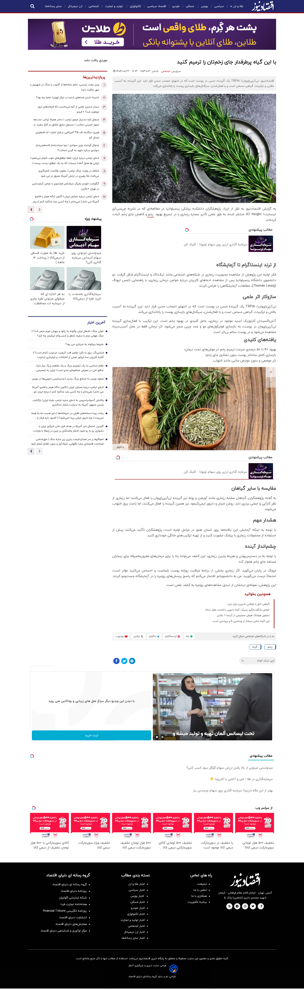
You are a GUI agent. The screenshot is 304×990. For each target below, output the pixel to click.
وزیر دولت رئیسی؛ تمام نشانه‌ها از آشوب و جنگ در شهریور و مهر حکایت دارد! (64, 87)
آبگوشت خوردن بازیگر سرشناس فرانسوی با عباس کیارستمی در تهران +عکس (65, 186)
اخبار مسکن (137, 902)
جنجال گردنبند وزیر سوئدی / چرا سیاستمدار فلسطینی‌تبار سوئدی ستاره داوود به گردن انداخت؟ (67, 147)
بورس (204, 6)
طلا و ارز (238, 6)
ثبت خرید (91, 735)
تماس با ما (200, 890)
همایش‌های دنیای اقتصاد (71, 924)
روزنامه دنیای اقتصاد (74, 891)
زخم (150, 214)
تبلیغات (202, 884)
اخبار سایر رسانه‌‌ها (133, 938)
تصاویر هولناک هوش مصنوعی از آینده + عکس (243, 615)
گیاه (255, 647)
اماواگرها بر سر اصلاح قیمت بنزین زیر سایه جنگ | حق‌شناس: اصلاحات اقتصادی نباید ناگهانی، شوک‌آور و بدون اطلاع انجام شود (67, 442)
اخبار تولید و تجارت (133, 920)
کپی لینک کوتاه (265, 660)
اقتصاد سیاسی (156, 6)
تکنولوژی (135, 6)
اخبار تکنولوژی (136, 914)
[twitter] (253, 906)
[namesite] (262, 6)
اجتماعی (94, 6)
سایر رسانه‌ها (53, 6)
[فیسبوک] (116, 661)
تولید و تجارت (114, 6)
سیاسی (219, 6)
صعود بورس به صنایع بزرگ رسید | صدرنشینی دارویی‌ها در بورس (68, 379)
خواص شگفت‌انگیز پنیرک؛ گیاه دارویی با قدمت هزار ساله (237, 610)
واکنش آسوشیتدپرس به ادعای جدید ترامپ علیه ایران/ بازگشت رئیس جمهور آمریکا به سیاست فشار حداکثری (68, 403)
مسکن (190, 6)
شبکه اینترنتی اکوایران (73, 898)
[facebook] (261, 906)
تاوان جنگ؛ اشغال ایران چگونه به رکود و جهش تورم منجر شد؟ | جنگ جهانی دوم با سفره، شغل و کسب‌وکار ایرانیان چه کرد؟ (68, 334)
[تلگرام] (132, 661)
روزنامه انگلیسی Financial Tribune (65, 911)
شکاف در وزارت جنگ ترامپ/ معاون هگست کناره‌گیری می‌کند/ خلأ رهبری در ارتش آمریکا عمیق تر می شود (68, 173)
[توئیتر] (124, 661)
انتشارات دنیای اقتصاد (73, 918)
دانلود (120, 447)
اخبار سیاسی (137, 890)
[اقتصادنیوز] (245, 880)
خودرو (176, 6)
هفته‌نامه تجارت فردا (74, 904)
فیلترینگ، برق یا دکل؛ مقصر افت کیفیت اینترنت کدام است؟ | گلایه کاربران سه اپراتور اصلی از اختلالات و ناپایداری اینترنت (68, 355)
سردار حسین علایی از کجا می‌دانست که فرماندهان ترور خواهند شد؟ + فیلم (68, 109)
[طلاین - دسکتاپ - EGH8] (152, 34)
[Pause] (156, 737)
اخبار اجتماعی (136, 926)
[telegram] (237, 906)
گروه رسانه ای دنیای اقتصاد (69, 884)
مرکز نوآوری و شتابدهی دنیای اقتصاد (64, 931)
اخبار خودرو (138, 908)
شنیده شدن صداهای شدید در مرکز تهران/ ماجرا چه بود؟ (67, 97)
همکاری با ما (199, 896)
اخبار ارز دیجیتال (134, 932)
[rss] (230, 906)
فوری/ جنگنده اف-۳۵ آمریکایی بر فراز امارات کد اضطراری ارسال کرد (67, 135)
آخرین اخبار (96, 322)
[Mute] (162, 737)
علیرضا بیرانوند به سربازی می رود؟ (84, 344)
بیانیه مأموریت (197, 902)
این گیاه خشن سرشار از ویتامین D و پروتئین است (241, 621)
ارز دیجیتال (75, 6)
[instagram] (245, 906)
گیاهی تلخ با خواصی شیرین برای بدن (248, 604)
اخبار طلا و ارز (136, 884)
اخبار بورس (137, 896)
